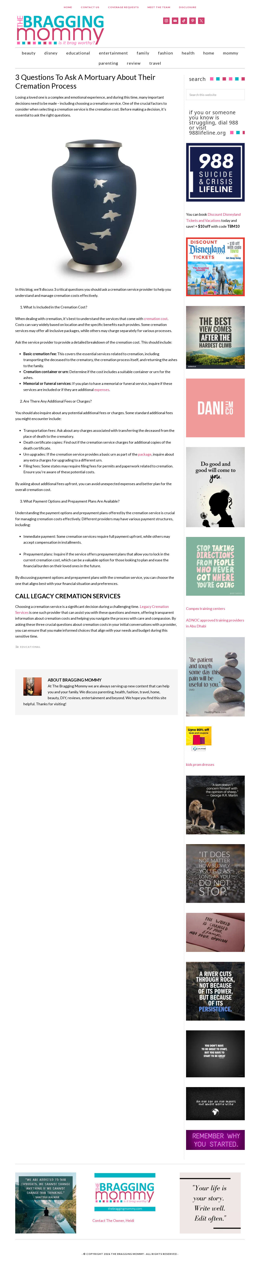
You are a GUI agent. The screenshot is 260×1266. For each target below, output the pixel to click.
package (145, 454)
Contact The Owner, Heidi (113, 1220)
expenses (101, 389)
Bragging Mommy (61, 30)
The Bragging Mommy (127, 1253)
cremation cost (156, 318)
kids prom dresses (200, 764)
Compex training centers (205, 608)
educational (30, 646)
